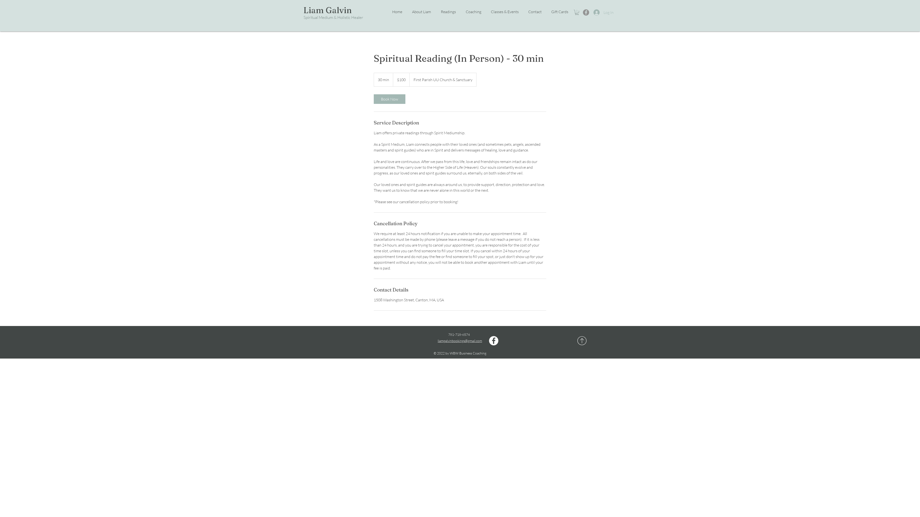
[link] (389, 99)
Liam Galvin (328, 10)
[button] (502, 12)
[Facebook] (586, 12)
